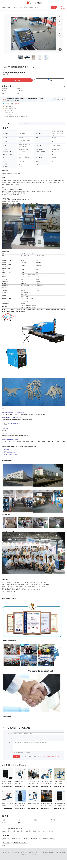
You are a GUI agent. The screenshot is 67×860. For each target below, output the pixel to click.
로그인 (22, 116)
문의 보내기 (17, 80)
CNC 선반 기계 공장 (48, 838)
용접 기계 (20, 820)
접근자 (19, 823)
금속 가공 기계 (19, 12)
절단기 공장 (6, 838)
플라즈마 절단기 (27, 12)
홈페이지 (4, 12)
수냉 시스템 (52, 820)
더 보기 (4, 845)
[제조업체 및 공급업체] (33, 2)
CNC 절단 (25, 838)
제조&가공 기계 (10, 12)
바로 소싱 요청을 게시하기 (51, 756)
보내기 (16, 756)
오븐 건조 (4, 820)
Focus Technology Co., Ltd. (35, 851)
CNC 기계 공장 (16, 838)
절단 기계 (4, 823)
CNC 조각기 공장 (35, 838)
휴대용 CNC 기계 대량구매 (20, 842)
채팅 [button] (51, 80)
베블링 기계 (36, 820)
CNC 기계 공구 (6, 842)
